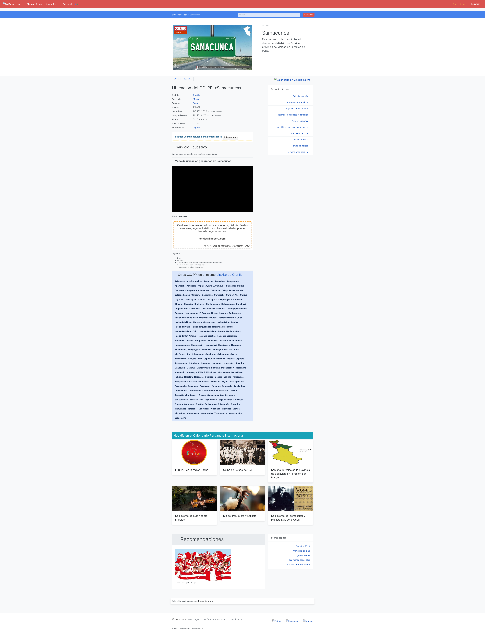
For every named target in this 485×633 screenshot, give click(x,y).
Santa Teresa (196, 399)
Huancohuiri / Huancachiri (204, 345)
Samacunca (213, 395)
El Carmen (204, 313)
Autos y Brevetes (300, 121)
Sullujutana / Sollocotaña (217, 404)
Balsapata (231, 285)
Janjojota (191, 358)
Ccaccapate (191, 299)
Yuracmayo (180, 418)
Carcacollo (219, 295)
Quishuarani (222, 390)
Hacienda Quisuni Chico (186, 331)
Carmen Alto (232, 295)
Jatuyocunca (181, 363)
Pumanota (227, 386)
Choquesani (237, 299)
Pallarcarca (238, 377)
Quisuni (233, 390)
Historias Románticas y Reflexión (293, 114)
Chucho (178, 304)
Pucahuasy (205, 386)
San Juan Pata (181, 399)
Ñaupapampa (191, 313)
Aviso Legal (193, 619)
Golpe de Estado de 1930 (238, 469)
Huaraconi (236, 345)
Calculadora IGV (301, 96)
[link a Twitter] (276, 620)
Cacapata (179, 290)
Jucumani (205, 363)
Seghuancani (210, 399)
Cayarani (179, 299)
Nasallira (188, 377)
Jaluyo (234, 354)
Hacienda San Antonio (185, 336)
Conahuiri (241, 304)
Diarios (30, 4)
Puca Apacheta (236, 381)
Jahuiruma (210, 354)
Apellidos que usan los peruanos (293, 127)
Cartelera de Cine (300, 133)
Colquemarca (228, 304)
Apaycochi (180, 285)
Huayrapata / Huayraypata (187, 349)
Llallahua (191, 367)
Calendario (67, 4)
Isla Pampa (180, 354)
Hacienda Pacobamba (227, 322)
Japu (200, 358)
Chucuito (188, 304)
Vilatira (236, 408)
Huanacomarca (182, 345)
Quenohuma (195, 390)
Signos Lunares (302, 555)
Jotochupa (194, 363)
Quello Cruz (239, 386)
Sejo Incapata (225, 399)
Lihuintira (239, 363)
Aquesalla (191, 285)
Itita (188, 354)
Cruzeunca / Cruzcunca (213, 308)
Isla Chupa (234, 349)
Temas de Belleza (300, 145)
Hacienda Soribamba (227, 336)
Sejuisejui (238, 399)
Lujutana (215, 367)
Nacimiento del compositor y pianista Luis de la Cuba (288, 517)
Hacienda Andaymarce (230, 313)
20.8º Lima (458, 4)
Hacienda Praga (182, 326)
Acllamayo (180, 281)
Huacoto (224, 340)
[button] (78, 4)
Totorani (192, 408)
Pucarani (216, 386)
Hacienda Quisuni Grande (212, 331)
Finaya (214, 313)
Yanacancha (207, 413)
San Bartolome (227, 395)
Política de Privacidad (214, 619)
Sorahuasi (189, 404)
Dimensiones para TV (298, 152)
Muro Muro (237, 372)
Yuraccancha (220, 413)
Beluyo (240, 285)
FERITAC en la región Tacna (191, 469)
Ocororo (209, 377)
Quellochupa (181, 390)
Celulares (309, 15)
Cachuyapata (202, 290)
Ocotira (218, 377)
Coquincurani (181, 308)
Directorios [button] (50, 4)
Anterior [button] (178, 79)
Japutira (230, 358)
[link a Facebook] (292, 620)
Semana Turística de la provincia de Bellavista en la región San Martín (290, 473)
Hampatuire (200, 340)
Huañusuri (213, 340)
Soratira (199, 404)
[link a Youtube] (308, 620)
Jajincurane (223, 354)
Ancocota (208, 281)
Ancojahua (220, 281)
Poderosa (215, 381)
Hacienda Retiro (234, 331)
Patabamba (203, 381)
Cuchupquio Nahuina (237, 308)
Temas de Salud (301, 139)
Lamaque (216, 363)
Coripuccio (194, 308)
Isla (225, 349)
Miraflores (211, 372)
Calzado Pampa (182, 295)
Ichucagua (218, 349)
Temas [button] (39, 4)
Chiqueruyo (224, 299)
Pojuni (225, 381)
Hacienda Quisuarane (223, 326)
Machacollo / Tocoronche (233, 367)
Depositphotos (205, 601)
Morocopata (224, 372)
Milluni (201, 372)
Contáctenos (236, 619)
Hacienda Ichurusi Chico (230, 317)
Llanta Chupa (203, 367)
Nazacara (198, 377)
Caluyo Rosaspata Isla (232, 290)
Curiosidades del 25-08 (298, 564)
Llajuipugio (180, 367)
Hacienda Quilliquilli (201, 326)
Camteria (195, 295)
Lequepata (228, 363)
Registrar (475, 4)
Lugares (197, 127)
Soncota (179, 404)
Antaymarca (233, 281)
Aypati (201, 285)
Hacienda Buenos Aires (186, 317)
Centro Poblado (180, 15)
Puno (195, 103)
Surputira (235, 404)
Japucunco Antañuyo (214, 358)
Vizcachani (180, 413)
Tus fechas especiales (299, 560)
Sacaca (193, 395)
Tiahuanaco (180, 408)
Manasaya (192, 372)
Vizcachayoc (193, 413)
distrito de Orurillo (229, 275)
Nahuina (179, 377)
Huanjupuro (224, 345)
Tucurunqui (203, 408)
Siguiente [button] (187, 79)
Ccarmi (201, 299)
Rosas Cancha (182, 395)
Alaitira (198, 281)
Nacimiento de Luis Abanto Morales (191, 517)
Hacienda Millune (183, 322)
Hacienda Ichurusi (208, 317)
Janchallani (180, 358)
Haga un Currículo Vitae (297, 108)
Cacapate (190, 290)
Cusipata (179, 313)
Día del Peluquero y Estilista (239, 515)
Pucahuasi (193, 386)
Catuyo (243, 295)
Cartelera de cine (301, 551)
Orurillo (196, 95)
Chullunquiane (212, 304)
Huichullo (206, 349)
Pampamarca (181, 381)
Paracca (193, 381)
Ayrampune (219, 285)
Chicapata (211, 299)
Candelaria (207, 295)
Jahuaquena (198, 354)
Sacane (202, 395)
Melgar (196, 99)
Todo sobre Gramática (298, 102)
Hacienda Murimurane (204, 322)
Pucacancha (181, 386)
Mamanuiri (180, 372)
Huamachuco (235, 340)
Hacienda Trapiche (184, 340)
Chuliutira (199, 304)
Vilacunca (215, 408)
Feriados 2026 (303, 546)
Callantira (215, 290)
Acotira (190, 281)
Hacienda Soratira (206, 336)
